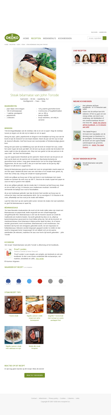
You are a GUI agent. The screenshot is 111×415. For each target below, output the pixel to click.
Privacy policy (53, 398)
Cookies (63, 398)
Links (77, 398)
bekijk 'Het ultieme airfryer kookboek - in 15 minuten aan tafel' (94, 125)
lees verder (40, 259)
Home (26, 38)
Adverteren (43, 398)
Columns (71, 398)
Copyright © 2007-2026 (49, 402)
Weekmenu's (49, 38)
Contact (34, 398)
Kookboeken (65, 38)
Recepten (36, 38)
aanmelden (102, 32)
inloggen (94, 32)
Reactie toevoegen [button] (35, 375)
